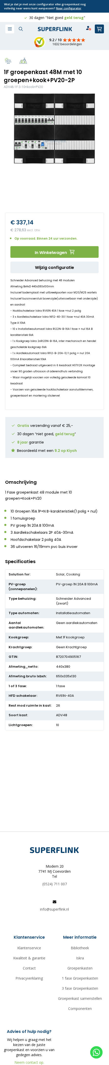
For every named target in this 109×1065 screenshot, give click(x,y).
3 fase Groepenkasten (80, 988)
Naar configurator (68, 8)
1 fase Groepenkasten (80, 978)
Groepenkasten (80, 968)
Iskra (80, 958)
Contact (29, 968)
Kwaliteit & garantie (29, 958)
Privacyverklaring (29, 978)
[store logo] (55, 29)
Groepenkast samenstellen (80, 998)
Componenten (80, 1008)
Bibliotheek (80, 947)
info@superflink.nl (54, 909)
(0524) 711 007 (54, 884)
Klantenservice (29, 947)
